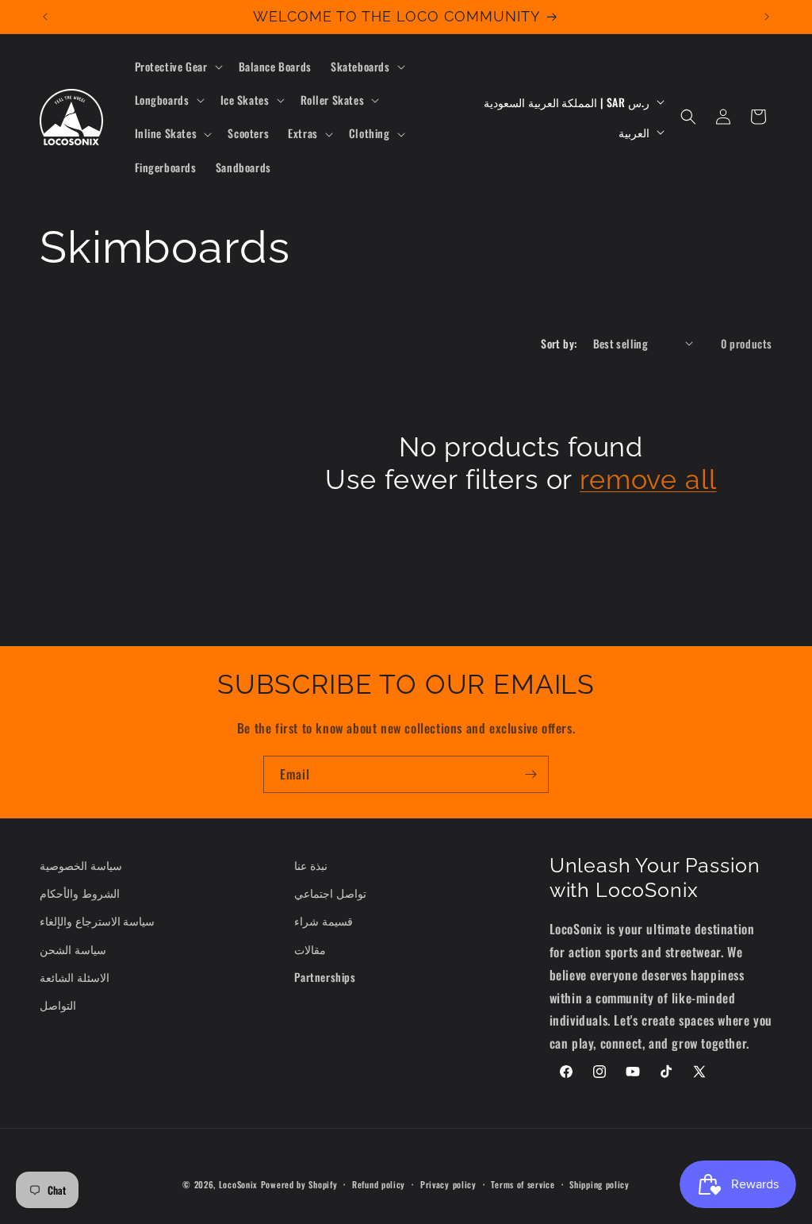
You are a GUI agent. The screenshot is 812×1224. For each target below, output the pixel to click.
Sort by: (558, 343)
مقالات (310, 949)
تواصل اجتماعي (330, 892)
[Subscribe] (530, 774)
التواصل (58, 1004)
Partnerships (324, 976)
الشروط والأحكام (80, 892)
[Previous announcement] (45, 17)
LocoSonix (238, 1184)
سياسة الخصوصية (81, 864)
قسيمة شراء (323, 920)
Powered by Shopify (299, 1184)
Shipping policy (599, 1184)
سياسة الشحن (73, 949)
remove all (648, 479)
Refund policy (378, 1184)
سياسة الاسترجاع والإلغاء (97, 920)
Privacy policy (448, 1184)
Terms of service (522, 1184)
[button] (177, 66)
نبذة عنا (310, 864)
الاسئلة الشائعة (74, 976)
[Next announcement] (766, 17)
